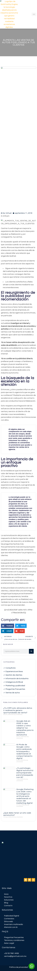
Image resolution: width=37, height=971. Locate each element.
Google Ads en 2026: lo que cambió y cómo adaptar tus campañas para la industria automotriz (24, 728)
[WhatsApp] (32, 966)
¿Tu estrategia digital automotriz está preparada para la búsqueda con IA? (24, 772)
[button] (7, 626)
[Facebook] (29, 880)
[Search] (31, 651)
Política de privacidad (18, 967)
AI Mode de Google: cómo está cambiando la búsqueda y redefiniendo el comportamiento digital (24, 751)
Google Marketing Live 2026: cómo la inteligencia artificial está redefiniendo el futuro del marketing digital (24, 796)
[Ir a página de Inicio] (9, 14)
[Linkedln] (25, 880)
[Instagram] (33, 880)
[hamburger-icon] (34, 14)
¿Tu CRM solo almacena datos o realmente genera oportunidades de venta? (17, 710)
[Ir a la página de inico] (9, 859)
